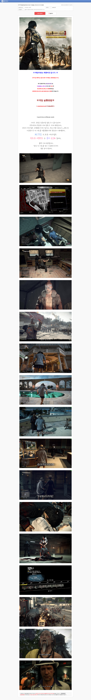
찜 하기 (51, 13)
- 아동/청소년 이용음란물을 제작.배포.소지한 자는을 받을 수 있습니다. (42, 693)
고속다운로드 (40, 13)
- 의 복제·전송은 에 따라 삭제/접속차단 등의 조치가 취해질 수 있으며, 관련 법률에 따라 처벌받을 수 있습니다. (43, 694)
